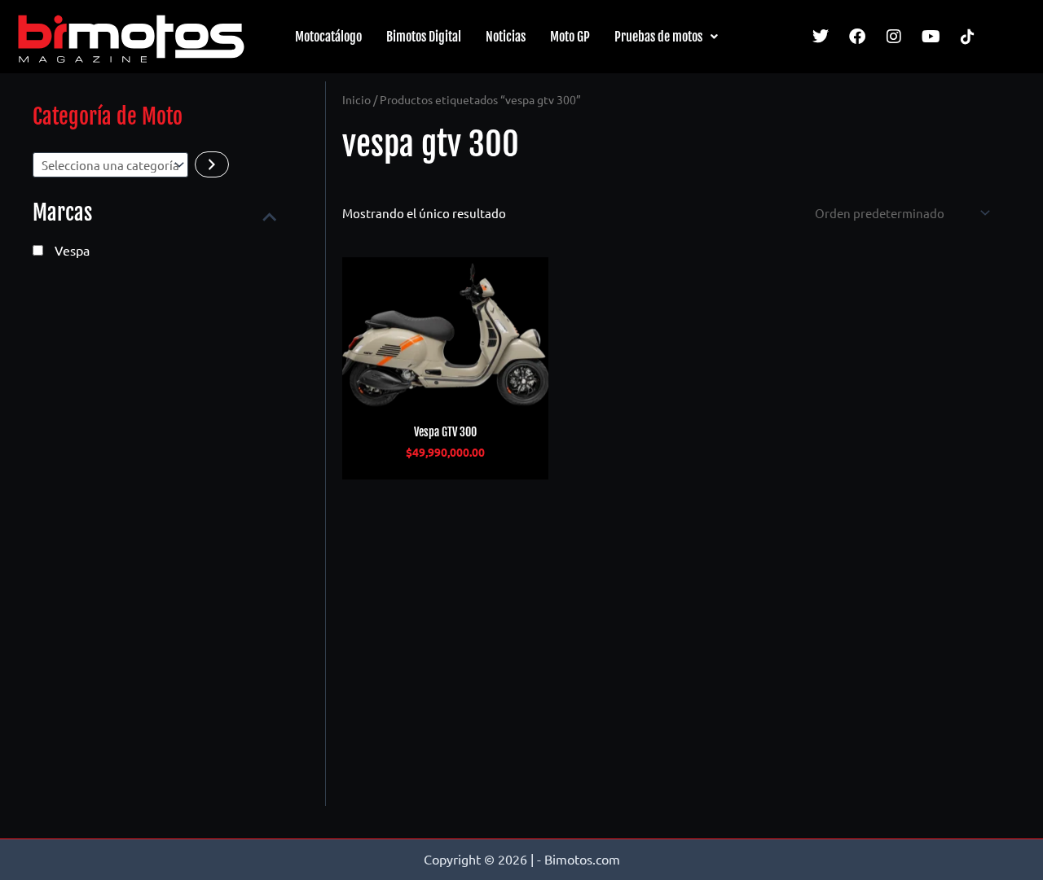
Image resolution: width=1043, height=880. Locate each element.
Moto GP (570, 36)
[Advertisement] (154, 547)
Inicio (356, 99)
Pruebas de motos (658, 36)
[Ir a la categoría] (212, 164)
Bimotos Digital (423, 36)
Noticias (506, 36)
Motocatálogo (328, 36)
